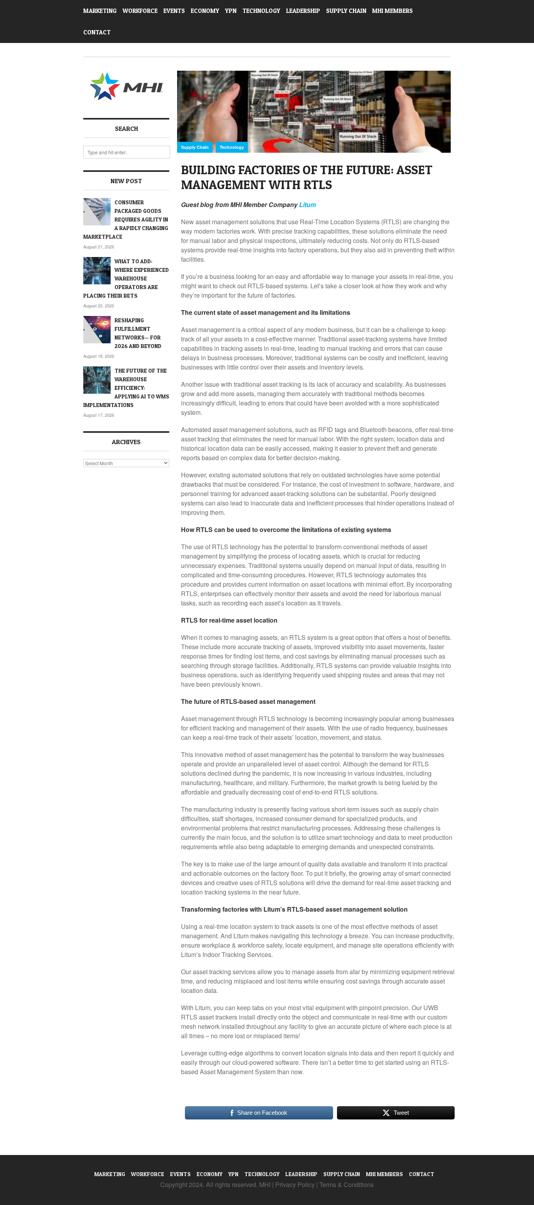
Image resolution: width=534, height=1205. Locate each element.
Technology (261, 10)
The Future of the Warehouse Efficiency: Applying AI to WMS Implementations (126, 387)
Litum (307, 204)
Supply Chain (346, 10)
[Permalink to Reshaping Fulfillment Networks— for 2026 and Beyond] (97, 329)
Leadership (303, 10)
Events (174, 10)
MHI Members (392, 10)
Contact (97, 32)
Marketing (99, 10)
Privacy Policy (295, 1184)
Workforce (140, 10)
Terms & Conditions (346, 1184)
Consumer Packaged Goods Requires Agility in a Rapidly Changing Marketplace (125, 219)
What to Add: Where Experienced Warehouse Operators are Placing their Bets (126, 278)
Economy (205, 10)
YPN (231, 10)
